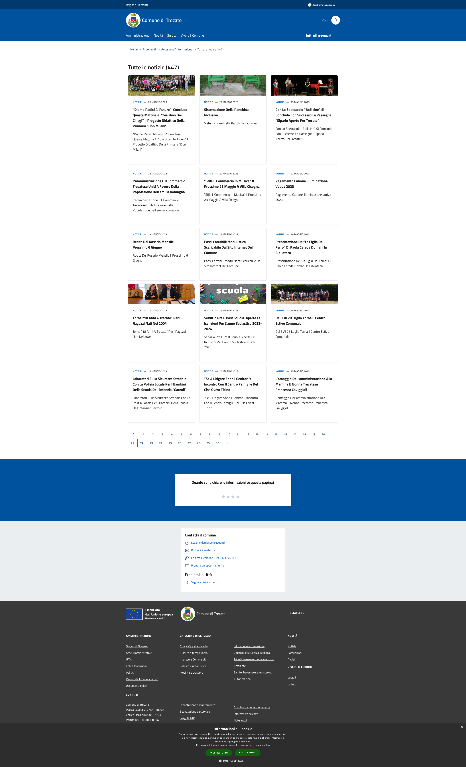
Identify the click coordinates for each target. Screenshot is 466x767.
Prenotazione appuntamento (197, 705)
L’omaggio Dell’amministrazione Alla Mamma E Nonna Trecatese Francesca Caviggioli (303, 384)
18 (304, 434)
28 (198, 443)
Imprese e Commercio (193, 659)
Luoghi (292, 677)
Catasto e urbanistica (193, 666)
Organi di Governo (137, 646)
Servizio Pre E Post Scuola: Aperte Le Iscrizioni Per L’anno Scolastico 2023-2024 (233, 323)
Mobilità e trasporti (192, 672)
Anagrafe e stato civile (194, 646)
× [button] (462, 727)
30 (217, 443)
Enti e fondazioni (136, 666)
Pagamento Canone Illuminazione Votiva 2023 (301, 183)
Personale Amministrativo (142, 679)
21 (132, 443)
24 (160, 443)
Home (134, 49)
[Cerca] (335, 20)
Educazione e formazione (249, 646)
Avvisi (291, 659)
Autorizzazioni (242, 679)
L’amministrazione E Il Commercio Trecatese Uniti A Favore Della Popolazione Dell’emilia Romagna (159, 186)
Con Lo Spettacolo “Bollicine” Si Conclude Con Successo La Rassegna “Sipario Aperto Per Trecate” (303, 115)
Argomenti (149, 49)
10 (228, 434)
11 (238, 434)
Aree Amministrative (139, 653)
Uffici (129, 659)
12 (247, 434)
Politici (130, 672)
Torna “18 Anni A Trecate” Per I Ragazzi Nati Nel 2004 (156, 320)
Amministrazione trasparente (252, 707)
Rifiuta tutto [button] (247, 752)
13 (257, 434)
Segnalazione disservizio (195, 711)
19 (313, 434)
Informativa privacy (246, 714)
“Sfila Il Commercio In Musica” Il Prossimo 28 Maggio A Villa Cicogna (232, 183)
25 (170, 443)
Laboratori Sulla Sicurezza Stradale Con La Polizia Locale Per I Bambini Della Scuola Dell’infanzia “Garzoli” (159, 384)
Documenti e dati (136, 685)
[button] (233, 761)
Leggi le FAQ (187, 718)
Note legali (240, 720)
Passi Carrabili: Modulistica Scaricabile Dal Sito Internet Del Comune (228, 247)
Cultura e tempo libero (194, 653)
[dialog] (233, 745)
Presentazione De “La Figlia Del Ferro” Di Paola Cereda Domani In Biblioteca (301, 247)
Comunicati (295, 653)
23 (151, 443)
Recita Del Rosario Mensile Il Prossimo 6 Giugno (154, 244)
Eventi (292, 684)
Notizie (137, 102)
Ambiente (240, 666)
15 (276, 434)
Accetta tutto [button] (219, 752)
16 (285, 434)
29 (208, 443)
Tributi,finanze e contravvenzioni (254, 659)
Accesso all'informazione (176, 49)
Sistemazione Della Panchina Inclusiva (226, 112)
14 (266, 434)
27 (189, 443)
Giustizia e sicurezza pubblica (252, 652)
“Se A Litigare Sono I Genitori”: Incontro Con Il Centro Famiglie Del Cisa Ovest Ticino (231, 384)
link (268, 745)
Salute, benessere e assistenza (253, 672)
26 (179, 443)
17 (295, 434)
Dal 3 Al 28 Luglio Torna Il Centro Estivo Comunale (300, 320)
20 (323, 434)
